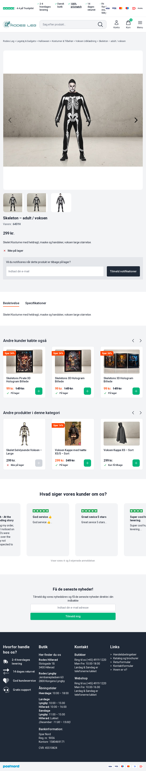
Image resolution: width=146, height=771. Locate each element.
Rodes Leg (8, 41)
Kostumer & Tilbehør (62, 41)
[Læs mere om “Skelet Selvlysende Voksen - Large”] (38, 463)
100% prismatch (76, 5)
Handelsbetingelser (124, 654)
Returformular (122, 662)
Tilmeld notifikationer (123, 271)
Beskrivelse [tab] (11, 303)
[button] (38, 391)
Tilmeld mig (73, 616)
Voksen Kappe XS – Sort (118, 450)
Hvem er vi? (120, 669)
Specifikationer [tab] (35, 303)
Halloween (43, 41)
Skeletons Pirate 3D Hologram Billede (18, 380)
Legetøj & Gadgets (26, 41)
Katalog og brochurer (125, 658)
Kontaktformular (123, 665)
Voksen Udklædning (85, 41)
